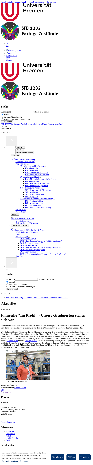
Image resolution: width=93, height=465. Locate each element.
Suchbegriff (5, 112)
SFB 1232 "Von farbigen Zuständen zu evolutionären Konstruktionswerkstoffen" (32, 124)
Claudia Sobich (20, 388)
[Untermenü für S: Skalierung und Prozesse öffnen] (42, 188)
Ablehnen (71, 457)
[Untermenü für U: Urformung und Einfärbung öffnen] (45, 166)
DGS (8, 440)
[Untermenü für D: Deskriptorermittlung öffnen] (40, 177)
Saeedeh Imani (12, 341)
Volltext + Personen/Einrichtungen (17, 119)
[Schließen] (12, 217)
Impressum (10, 431)
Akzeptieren (84, 457)
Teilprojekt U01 (31, 341)
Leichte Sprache (12, 438)
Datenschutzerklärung (10, 461)
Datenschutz (10, 434)
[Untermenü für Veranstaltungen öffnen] (29, 237)
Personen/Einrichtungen (13, 117)
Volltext (7, 114)
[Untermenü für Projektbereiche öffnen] (28, 164)
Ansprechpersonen (8, 422)
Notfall (8, 436)
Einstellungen (57, 457)
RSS (2, 390)
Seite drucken (6, 392)
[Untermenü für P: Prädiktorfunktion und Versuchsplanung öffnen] (54, 199)
